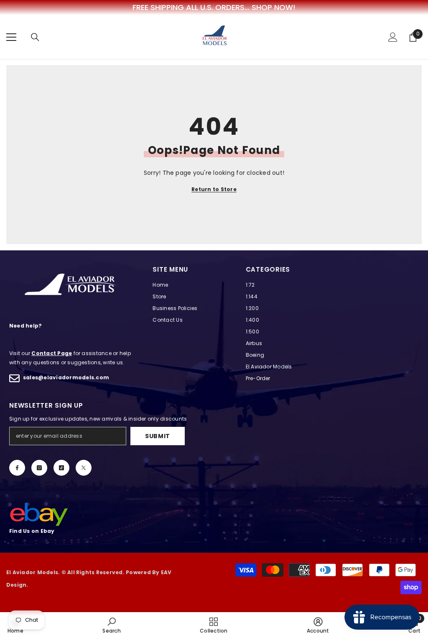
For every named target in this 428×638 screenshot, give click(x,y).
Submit (157, 436)
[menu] (11, 37)
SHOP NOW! (274, 7)
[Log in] (392, 37)
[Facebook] (17, 468)
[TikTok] (61, 468)
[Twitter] (84, 468)
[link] (111, 625)
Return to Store (214, 189)
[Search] (35, 37)
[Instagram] (39, 468)
